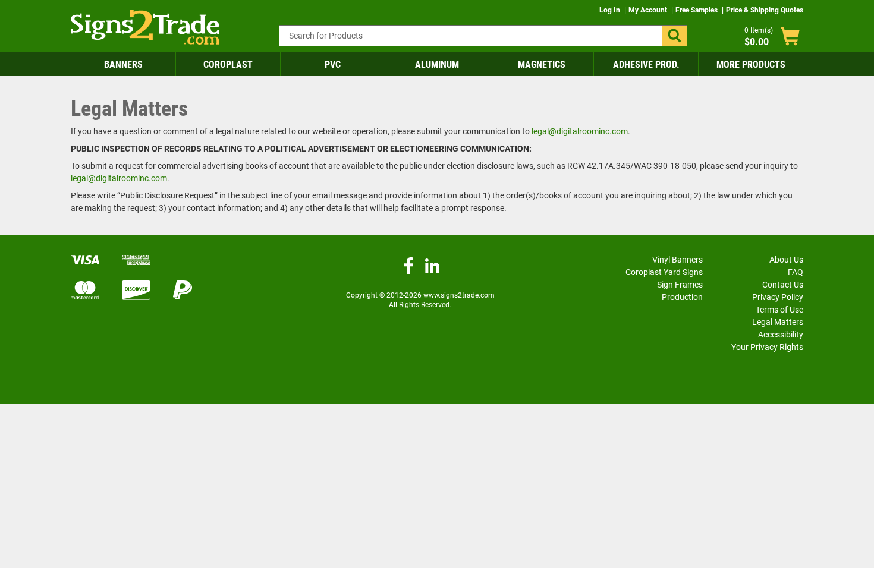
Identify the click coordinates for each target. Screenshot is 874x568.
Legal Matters (777, 322)
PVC (333, 64)
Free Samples (697, 10)
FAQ (795, 272)
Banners (123, 64)
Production (682, 297)
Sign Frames (680, 284)
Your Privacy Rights (767, 347)
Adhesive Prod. (646, 64)
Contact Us (782, 284)
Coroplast (228, 64)
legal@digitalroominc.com (580, 131)
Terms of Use (779, 309)
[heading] (437, 109)
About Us (786, 259)
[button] (674, 36)
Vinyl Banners (677, 259)
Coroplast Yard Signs (664, 272)
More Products (750, 64)
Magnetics (541, 64)
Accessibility (780, 334)
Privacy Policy (777, 297)
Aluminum (437, 64)
